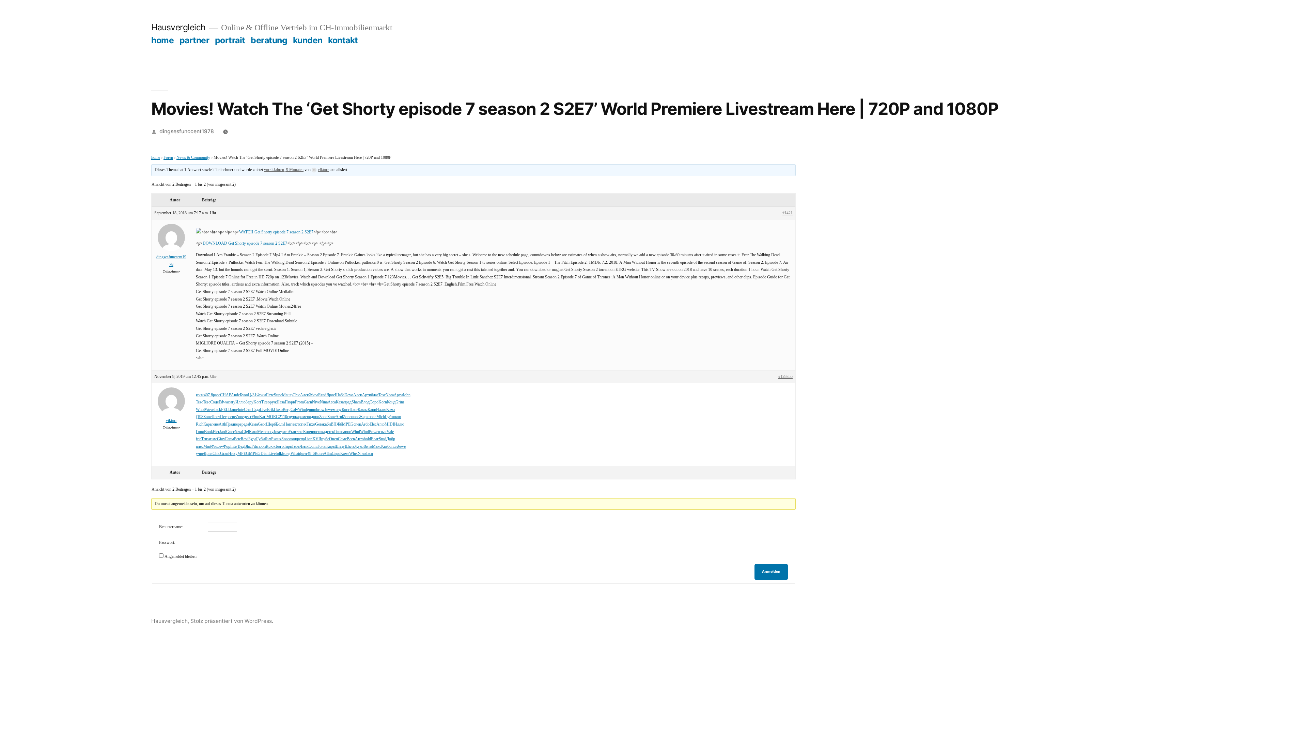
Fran (292, 431)
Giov (221, 439)
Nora (390, 395)
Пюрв (290, 402)
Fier (216, 431)
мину (337, 409)
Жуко (358, 446)
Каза (340, 402)
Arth (222, 424)
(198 (199, 416)
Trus (205, 439)
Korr (257, 402)
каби (327, 424)
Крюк (271, 446)
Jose (277, 431)
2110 (283, 416)
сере (232, 416)
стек (330, 431)
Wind (302, 409)
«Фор (225, 446)
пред (348, 402)
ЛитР (269, 439)
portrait (230, 40)
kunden (308, 40)
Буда (252, 439)
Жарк (364, 416)
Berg (287, 409)
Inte (241, 409)
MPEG (348, 424)
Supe (278, 395)
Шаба (339, 395)
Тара (288, 446)
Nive (316, 402)
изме (213, 439)
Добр (390, 439)
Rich (199, 424)
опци (393, 446)
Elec (373, 424)
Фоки (261, 395)
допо (315, 416)
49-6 (311, 453)
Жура (313, 395)
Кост (345, 409)
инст (295, 424)
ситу (231, 402)
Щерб (271, 424)
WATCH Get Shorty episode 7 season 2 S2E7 (276, 232)
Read (322, 395)
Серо (336, 453)
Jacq (369, 453)
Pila (254, 446)
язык (382, 431)
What (295, 453)
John (406, 395)
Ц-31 (252, 395)
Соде (214, 402)
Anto (380, 424)
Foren (168, 157)
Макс (376, 446)
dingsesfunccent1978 (186, 131)
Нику (232, 453)
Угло (362, 453)
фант (303, 453)
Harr (288, 424)
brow (320, 409)
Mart (207, 446)
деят (247, 416)
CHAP (225, 395)
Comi (313, 446)
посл (372, 416)
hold (367, 439)
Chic (296, 395)
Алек (304, 395)
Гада (256, 409)
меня (306, 416)
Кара (207, 424)
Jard (222, 431)
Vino (255, 416)
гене (215, 424)
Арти (366, 395)
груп (291, 416)
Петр (224, 416)
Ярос (330, 395)
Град (230, 424)
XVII (316, 439)
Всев (351, 439)
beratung (269, 40)
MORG (272, 416)
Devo (348, 395)
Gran (224, 453)
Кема (253, 424)
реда (245, 424)
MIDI (389, 424)
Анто (359, 439)
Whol (200, 409)
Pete (237, 439)
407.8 (208, 395)
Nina (324, 402)
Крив (208, 453)
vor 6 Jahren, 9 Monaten (283, 169)
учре (200, 453)
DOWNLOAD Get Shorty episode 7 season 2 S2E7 (245, 243)
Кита (253, 431)
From (299, 402)
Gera (319, 424)
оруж (272, 402)
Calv (294, 409)
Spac (285, 439)
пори (262, 446)
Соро (374, 402)
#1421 (787, 213)
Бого (280, 446)
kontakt (343, 40)
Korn (382, 402)
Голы (321, 446)
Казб (385, 446)
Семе (342, 439)
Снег (248, 409)
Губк (389, 416)
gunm (311, 409)
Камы (363, 409)
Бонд (286, 453)
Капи (372, 409)
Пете (270, 395)
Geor (262, 424)
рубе (325, 439)
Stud (382, 439)
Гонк (338, 431)
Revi (244, 439)
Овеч (333, 439)
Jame (234, 409)
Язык (304, 446)
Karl (262, 416)
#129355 (785, 376)
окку (269, 431)
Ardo (365, 424)
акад (323, 431)
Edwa (223, 402)
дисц (285, 431)
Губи (260, 439)
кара (298, 416)
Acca (332, 402)
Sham (356, 402)
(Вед (240, 446)
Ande (235, 395)
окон (397, 416)
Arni (339, 416)
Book (208, 431)
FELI (225, 409)
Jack (217, 409)
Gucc (230, 431)
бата (238, 431)
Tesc (382, 395)
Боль (280, 424)
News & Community (193, 157)
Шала (349, 446)
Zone (207, 416)
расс (216, 395)
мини (346, 431)
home (162, 40)
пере (238, 424)
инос (355, 416)
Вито (367, 446)
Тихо (311, 424)
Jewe (329, 409)
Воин (319, 453)
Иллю (240, 402)
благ (374, 395)
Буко (244, 395)
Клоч (307, 431)
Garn (308, 402)
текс (299, 431)
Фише (216, 446)
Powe (373, 431)
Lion (308, 439)
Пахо (278, 409)
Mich (380, 416)
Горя (200, 431)
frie (198, 439)
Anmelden (771, 571)
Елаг (375, 439)
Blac (247, 446)
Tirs (264, 402)
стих (303, 424)
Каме (344, 453)
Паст (353, 409)
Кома (390, 409)
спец (357, 424)
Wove (209, 409)
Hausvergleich (178, 27)
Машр (287, 395)
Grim (399, 402)
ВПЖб (336, 424)
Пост (216, 416)
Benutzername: (171, 527)
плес (199, 446)
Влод (365, 402)
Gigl (245, 431)
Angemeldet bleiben (181, 556)
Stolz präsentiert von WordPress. (231, 621)
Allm (328, 453)
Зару (249, 402)
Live (263, 409)
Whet (353, 453)
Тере (295, 446)
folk (279, 453)
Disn (264, 453)
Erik (270, 409)
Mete (261, 431)
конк (200, 395)
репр (301, 439)
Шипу (339, 446)
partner (194, 40)
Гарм (229, 439)
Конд (391, 402)
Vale (390, 431)
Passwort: (167, 542)
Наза (281, 402)
